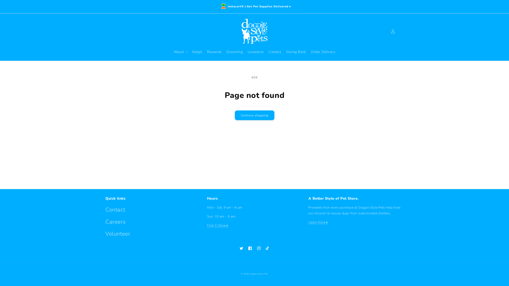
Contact (115, 210)
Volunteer (117, 234)
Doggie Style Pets (259, 273)
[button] (180, 52)
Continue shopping (254, 115)
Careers (115, 222)
